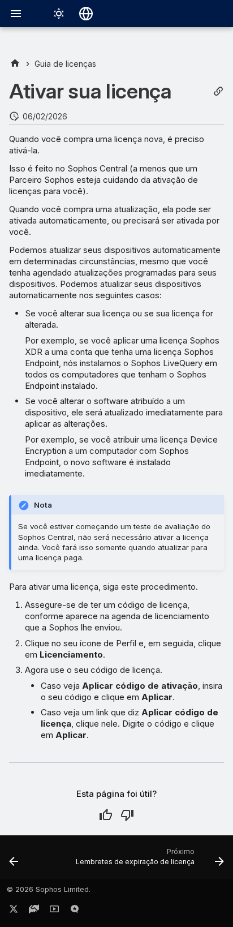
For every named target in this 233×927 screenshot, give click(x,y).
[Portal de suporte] (34, 911)
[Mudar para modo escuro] (59, 13)
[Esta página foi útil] (105, 815)
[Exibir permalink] (218, 91)
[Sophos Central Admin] (15, 64)
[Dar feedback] (75, 911)
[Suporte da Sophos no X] (14, 911)
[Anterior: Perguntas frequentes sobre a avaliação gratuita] (14, 861)
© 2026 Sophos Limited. (48, 889)
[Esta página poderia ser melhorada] (127, 815)
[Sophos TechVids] (54, 911)
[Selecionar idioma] (86, 13)
